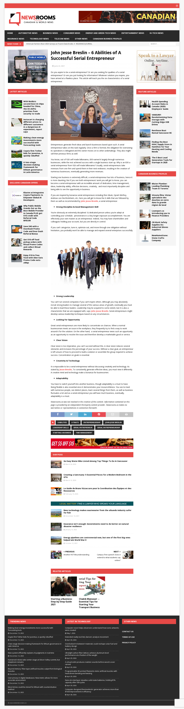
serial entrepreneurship (108, 427)
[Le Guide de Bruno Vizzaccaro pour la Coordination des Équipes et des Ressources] (56, 491)
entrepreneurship (92, 422)
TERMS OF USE (128, 637)
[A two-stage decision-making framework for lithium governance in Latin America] (16, 165)
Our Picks (58, 454)
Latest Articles (18, 91)
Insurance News (15, 38)
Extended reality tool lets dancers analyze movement (87, 637)
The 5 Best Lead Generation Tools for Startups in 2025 (162, 160)
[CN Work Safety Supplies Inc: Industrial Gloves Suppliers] (145, 225)
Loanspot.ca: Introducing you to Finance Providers (161, 213)
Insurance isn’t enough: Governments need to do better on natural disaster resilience (96, 525)
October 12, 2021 (71, 543)
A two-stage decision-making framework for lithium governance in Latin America (32, 167)
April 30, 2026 (71, 640)
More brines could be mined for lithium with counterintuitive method (32, 688)
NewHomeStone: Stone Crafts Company (160, 238)
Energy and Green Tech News (101, 33)
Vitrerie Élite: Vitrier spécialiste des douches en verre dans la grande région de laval (161, 200)
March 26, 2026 (70, 464)
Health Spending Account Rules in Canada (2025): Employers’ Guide (160, 105)
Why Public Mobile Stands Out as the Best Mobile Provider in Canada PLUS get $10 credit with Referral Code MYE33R (33, 213)
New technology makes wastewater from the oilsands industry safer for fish (97, 511)
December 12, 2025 (17, 649)
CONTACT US (127, 631)
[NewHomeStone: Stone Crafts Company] (145, 238)
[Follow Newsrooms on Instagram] (177, 5)
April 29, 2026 (71, 658)
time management (84, 433)
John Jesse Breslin (113, 422)
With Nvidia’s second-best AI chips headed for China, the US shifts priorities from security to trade (33, 107)
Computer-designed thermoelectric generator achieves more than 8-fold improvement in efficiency (92, 690)
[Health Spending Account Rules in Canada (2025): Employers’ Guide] (145, 104)
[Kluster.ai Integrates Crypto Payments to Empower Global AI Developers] (16, 195)
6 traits (75, 422)
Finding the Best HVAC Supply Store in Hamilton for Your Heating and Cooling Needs (162, 147)
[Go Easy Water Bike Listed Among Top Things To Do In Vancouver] (56, 464)
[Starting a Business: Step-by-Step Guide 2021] (64, 586)
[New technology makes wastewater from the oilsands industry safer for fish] (56, 513)
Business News (50, 33)
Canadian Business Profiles (107, 38)
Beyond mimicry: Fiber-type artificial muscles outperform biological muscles (35, 670)
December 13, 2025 (17, 633)
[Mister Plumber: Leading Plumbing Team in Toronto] (145, 186)
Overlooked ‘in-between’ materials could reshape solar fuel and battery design (91, 645)
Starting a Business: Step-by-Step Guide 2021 (61, 601)
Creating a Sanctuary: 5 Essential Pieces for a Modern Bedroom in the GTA (97, 475)
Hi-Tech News (156, 33)
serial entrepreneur (82, 427)
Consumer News (71, 33)
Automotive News (27, 33)
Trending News (18, 621)
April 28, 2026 (71, 695)
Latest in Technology (78, 621)
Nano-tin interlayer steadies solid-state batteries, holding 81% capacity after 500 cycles (90, 681)
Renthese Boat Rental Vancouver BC (162, 131)
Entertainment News (132, 33)
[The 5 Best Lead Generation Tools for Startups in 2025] (145, 160)
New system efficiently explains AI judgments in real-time (31, 653)
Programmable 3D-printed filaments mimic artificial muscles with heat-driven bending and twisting (91, 672)
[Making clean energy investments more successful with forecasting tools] (16, 140)
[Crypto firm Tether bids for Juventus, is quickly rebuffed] (16, 154)
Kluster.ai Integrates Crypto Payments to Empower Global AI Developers (33, 196)
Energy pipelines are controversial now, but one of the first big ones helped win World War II (97, 538)
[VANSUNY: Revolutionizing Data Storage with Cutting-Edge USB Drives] (145, 118)
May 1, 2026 (71, 633)
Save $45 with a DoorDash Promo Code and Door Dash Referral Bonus (33, 230)
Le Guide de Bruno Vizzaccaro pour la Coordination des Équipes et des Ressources (97, 489)
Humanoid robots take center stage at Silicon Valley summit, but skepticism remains (34, 660)
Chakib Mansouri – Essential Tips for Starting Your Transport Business (89, 603)
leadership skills (61, 427)
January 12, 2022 (71, 530)
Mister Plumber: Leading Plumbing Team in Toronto (160, 186)
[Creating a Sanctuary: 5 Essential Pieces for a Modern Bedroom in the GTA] (56, 478)
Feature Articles (147, 91)
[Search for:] (162, 44)
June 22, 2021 (59, 66)
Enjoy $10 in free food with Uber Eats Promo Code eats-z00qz (33, 259)
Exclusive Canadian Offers (24, 182)
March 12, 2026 (70, 480)
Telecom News (61, 38)
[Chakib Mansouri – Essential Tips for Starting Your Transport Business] (92, 586)
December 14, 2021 (72, 516)
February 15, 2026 (71, 494)
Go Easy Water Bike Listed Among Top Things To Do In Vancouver (95, 461)
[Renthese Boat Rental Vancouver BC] (145, 133)
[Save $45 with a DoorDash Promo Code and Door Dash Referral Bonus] (16, 229)
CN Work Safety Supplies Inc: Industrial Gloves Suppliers (160, 226)
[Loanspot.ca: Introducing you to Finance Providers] (145, 214)
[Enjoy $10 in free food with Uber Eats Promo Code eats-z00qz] (16, 258)
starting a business (62, 433)
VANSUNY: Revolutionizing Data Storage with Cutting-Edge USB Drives (162, 119)
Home (10, 33)
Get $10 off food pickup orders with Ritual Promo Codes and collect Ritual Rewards (32, 244)
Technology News (39, 38)
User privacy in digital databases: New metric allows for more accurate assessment (33, 679)
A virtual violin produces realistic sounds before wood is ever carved (90, 663)
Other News (81, 38)
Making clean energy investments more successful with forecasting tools (33, 141)
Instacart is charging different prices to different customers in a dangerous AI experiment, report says (33, 125)
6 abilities (62, 422)
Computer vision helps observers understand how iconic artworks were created (92, 629)
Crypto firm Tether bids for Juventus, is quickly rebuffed (33, 153)
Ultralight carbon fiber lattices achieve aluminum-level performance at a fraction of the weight (87, 654)
